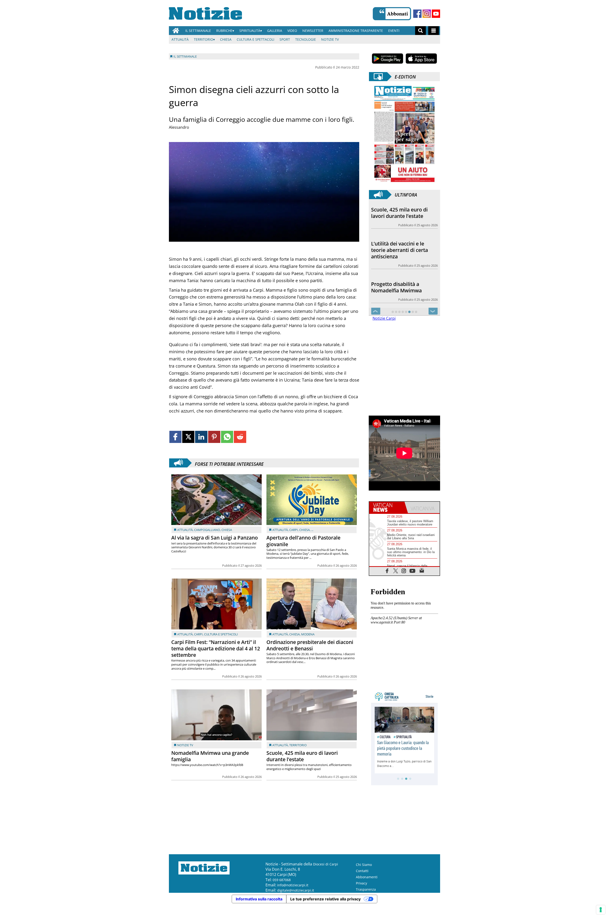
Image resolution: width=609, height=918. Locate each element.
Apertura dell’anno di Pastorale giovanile (303, 540)
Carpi (293, 530)
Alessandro (179, 127)
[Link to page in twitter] (188, 437)
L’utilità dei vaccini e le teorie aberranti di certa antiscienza (399, 216)
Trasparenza (366, 889)
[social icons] (387, 571)
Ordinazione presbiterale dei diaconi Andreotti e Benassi (309, 645)
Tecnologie (305, 39)
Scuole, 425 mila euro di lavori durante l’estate (302, 756)
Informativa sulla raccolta (259, 899)
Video (292, 30)
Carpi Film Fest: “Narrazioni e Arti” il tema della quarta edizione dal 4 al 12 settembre (215, 648)
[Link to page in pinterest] (214, 437)
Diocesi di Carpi (325, 864)
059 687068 (282, 880)
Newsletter (312, 30)
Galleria (274, 30)
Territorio (203, 39)
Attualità (180, 39)
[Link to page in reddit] (240, 437)
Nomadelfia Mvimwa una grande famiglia (210, 756)
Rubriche (224, 30)
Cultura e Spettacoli (255, 39)
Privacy (361, 883)
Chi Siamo (364, 864)
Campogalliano (207, 530)
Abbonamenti (367, 877)
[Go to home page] (176, 30)
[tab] (386, 507)
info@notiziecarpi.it (292, 885)
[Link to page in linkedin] (201, 437)
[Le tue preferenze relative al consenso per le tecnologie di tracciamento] (600, 909)
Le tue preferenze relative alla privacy (325, 899)
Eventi (393, 30)
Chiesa (225, 39)
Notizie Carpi (384, 318)
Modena (307, 634)
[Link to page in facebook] (175, 437)
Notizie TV (330, 39)
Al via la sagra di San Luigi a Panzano (214, 537)
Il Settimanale (198, 30)
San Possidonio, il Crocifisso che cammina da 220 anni (404, 287)
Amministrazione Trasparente (356, 30)
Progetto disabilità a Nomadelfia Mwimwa (396, 253)
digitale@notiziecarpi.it (295, 890)
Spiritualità (249, 30)
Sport (285, 39)
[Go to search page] (420, 30)
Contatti (362, 871)
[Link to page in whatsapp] (227, 437)
